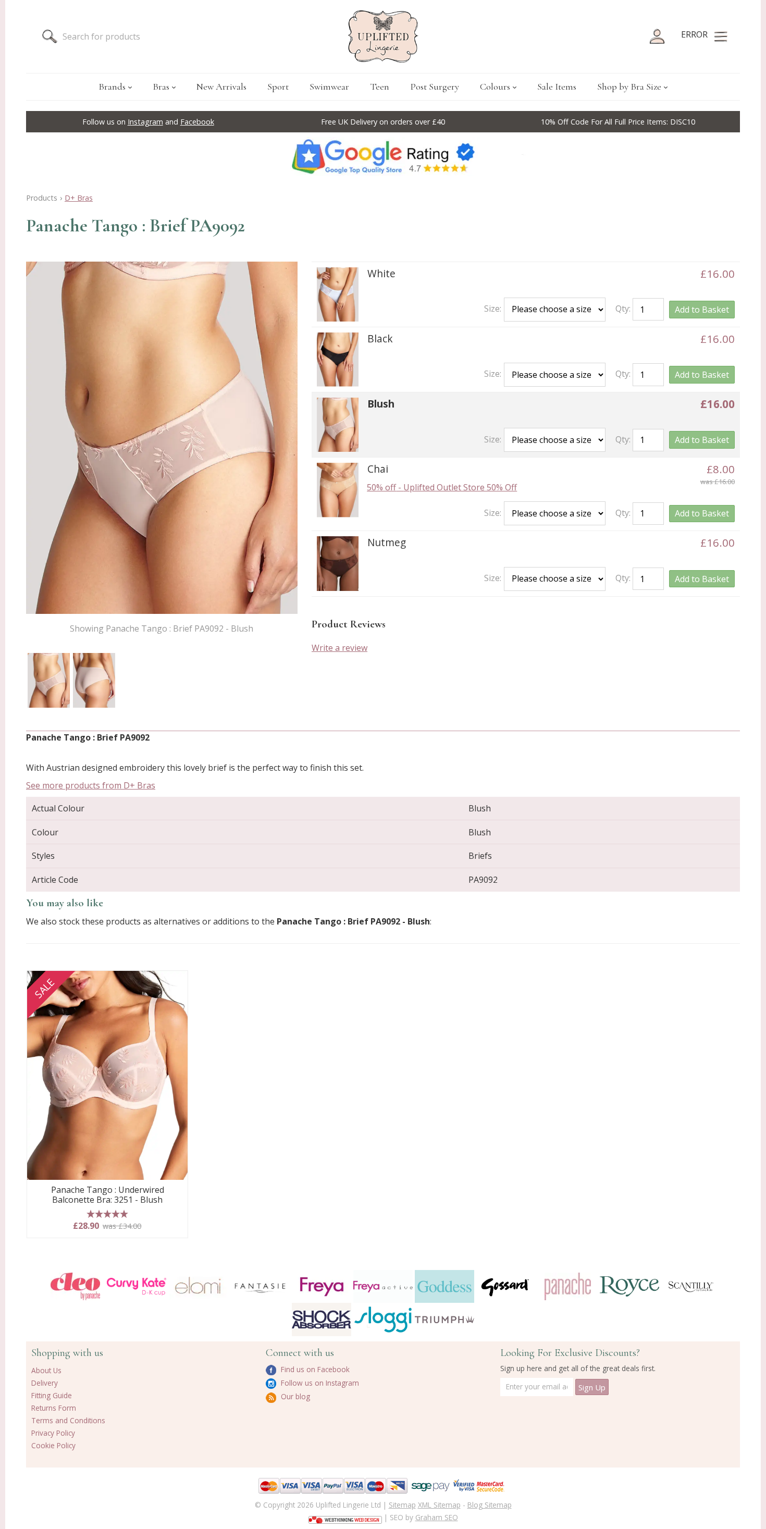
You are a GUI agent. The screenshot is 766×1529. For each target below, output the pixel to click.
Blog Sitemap (489, 1505)
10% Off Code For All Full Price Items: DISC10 (618, 122)
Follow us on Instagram (319, 1383)
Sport (278, 86)
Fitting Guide (51, 1395)
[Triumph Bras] (444, 1319)
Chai (377, 469)
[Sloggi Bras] (383, 1319)
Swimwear (329, 86)
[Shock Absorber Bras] (321, 1319)
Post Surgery (434, 86)
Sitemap (402, 1505)
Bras (161, 86)
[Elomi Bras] (198, 1286)
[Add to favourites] (175, 982)
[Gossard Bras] (506, 1286)
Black (380, 338)
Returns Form (53, 1408)
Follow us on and (148, 122)
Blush (380, 404)
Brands (112, 86)
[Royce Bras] (629, 1286)
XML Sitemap (439, 1505)
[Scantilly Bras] (691, 1287)
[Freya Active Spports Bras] (383, 1286)
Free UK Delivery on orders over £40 (383, 122)
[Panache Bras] (567, 1286)
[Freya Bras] (321, 1287)
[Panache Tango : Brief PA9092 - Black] (338, 359)
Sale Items (556, 86)
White (381, 273)
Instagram (145, 122)
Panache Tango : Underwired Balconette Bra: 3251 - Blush (107, 1195)
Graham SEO (436, 1517)
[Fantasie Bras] (260, 1286)
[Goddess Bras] (444, 1286)
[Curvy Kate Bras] (136, 1287)
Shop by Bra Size (629, 86)
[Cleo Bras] (75, 1286)
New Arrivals (221, 86)
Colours (495, 86)
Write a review (339, 647)
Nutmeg (386, 542)
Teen (379, 86)
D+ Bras (79, 198)
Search (49, 36)
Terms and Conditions (68, 1420)
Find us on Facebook (314, 1369)
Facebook (197, 122)
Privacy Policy (53, 1433)
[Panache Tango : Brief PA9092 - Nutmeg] (338, 563)
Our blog (294, 1396)
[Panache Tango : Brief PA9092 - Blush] (48, 680)
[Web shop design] (345, 1516)
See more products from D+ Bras (90, 785)
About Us (46, 1370)
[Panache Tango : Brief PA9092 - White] (338, 294)
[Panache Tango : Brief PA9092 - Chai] (338, 490)
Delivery (44, 1383)
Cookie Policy (53, 1445)
